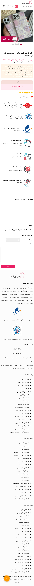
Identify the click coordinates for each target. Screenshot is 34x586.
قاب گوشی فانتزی (24, 510)
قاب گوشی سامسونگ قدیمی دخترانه (20, 572)
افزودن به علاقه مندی (25, 97)
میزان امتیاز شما (28, 240)
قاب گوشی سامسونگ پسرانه (22, 499)
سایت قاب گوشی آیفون (23, 535)
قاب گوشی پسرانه (24, 389)
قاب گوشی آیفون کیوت (23, 550)
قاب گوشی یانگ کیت (24, 446)
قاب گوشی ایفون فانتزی (23, 556)
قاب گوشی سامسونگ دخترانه (21, 559)
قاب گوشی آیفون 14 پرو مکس (21, 455)
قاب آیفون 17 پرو (24, 395)
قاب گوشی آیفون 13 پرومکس (21, 528)
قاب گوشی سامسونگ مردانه (22, 563)
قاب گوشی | (23, 60)
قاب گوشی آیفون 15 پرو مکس (21, 452)
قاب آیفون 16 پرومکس (23, 404)
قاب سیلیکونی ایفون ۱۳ (23, 426)
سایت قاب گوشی (25, 401)
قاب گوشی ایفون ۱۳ (24, 414)
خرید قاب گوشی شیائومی (22, 410)
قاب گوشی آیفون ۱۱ (24, 531)
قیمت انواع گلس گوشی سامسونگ (20, 483)
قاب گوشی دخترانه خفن (23, 386)
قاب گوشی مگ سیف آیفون (22, 423)
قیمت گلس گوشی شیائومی (22, 496)
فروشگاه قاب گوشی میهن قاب (25, 288)
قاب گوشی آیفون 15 (24, 449)
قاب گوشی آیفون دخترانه (23, 544)
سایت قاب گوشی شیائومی (22, 541)
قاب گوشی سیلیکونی (24, 522)
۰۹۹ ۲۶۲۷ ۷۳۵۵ (17, 353)
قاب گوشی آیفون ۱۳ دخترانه (22, 417)
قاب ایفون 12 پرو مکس (23, 459)
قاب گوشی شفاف (25, 477)
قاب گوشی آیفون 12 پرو (23, 468)
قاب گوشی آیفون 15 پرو (23, 462)
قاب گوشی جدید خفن (23, 382)
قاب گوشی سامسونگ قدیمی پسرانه (20, 569)
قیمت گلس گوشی (24, 493)
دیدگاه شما (30, 244)
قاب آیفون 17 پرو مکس (23, 392)
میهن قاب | (29, 60)
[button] (21, 44)
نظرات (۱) (30, 225)
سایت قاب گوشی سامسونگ (22, 538)
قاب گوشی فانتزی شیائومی (22, 519)
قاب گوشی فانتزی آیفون (23, 513)
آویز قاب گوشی (25, 480)
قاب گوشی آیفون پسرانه (23, 547)
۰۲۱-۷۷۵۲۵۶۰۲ (17, 349)
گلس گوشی (16, 291)
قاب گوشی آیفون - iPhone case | (11, 60)
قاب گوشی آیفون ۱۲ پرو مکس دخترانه (19, 432)
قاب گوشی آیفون (25, 379)
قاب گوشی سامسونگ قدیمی (22, 566)
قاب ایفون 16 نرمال (24, 443)
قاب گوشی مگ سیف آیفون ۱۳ (21, 429)
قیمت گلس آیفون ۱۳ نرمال (22, 486)
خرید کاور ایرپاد (25, 525)
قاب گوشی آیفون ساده (23, 553)
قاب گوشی (23, 291)
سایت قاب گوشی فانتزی (23, 474)
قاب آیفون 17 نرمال (24, 398)
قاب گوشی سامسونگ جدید (22, 407)
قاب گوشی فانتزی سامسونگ (22, 516)
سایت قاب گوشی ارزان (23, 471)
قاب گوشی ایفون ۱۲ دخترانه (22, 490)
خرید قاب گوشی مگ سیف (22, 420)
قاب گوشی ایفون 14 (24, 465)
